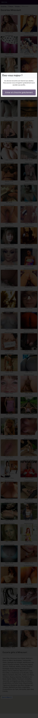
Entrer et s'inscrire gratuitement (19, 92)
